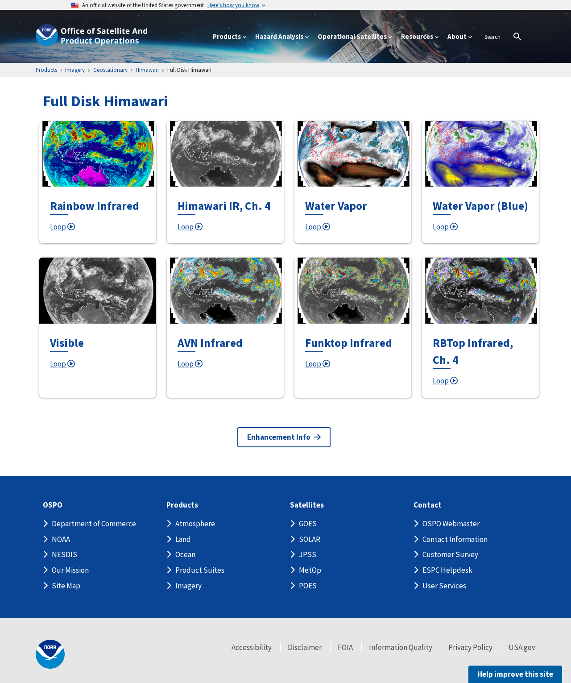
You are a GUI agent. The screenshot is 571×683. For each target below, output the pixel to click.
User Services (444, 586)
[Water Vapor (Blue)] (480, 154)
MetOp (310, 570)
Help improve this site (515, 674)
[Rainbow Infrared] (97, 154)
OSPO (52, 505)
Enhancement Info (278, 437)
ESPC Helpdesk (447, 570)
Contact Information (455, 539)
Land (183, 539)
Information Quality (400, 647)
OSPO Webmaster (451, 524)
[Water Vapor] (352, 154)
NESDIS (64, 554)
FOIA (345, 647)
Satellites (307, 505)
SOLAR (309, 539)
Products (182, 505)
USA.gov (522, 647)
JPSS (307, 554)
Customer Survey (450, 554)
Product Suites (199, 570)
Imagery (188, 586)
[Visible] (97, 290)
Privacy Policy (470, 647)
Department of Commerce (94, 524)
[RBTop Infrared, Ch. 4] (480, 290)
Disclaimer (305, 647)
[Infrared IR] (225, 154)
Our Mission (70, 570)
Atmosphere (195, 524)
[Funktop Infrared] (352, 290)
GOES (308, 524)
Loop (58, 227)
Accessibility (252, 647)
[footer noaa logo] (50, 654)
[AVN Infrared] (225, 290)
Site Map (66, 586)
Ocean (185, 554)
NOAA (61, 539)
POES (308, 586)
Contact (428, 505)
